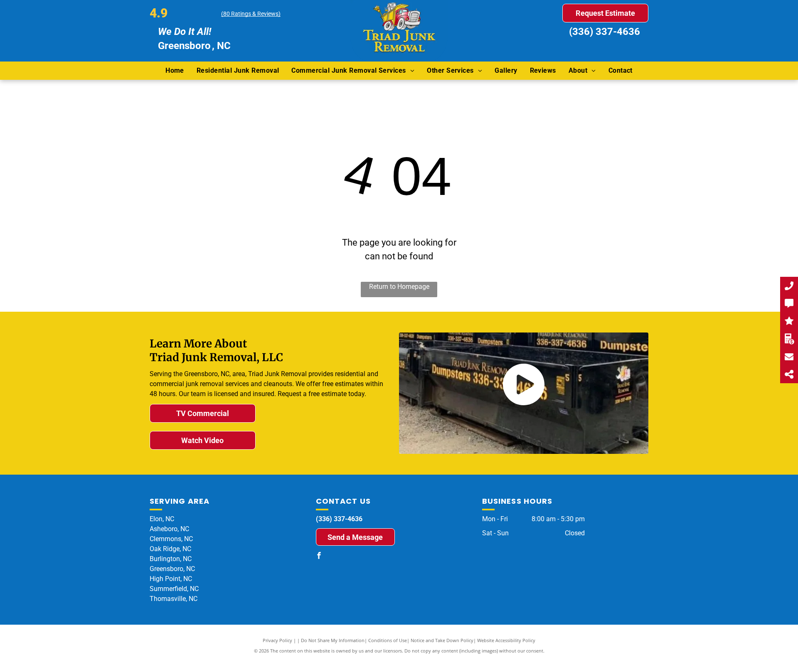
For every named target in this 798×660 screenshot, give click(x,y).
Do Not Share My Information (333, 640)
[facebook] (319, 556)
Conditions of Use (387, 640)
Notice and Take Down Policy (442, 640)
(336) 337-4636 (604, 31)
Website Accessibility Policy (506, 640)
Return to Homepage (399, 287)
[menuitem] (174, 71)
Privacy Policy (277, 640)
